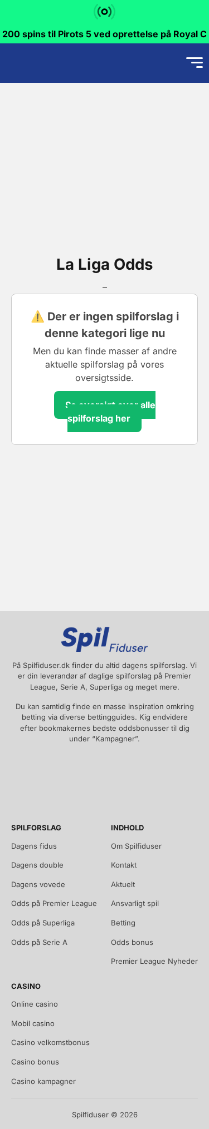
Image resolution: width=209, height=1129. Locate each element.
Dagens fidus (34, 845)
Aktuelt (123, 884)
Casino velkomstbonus (50, 1042)
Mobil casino (33, 1023)
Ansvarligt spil (135, 903)
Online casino (34, 1003)
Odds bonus (132, 942)
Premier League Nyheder (154, 961)
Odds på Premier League (54, 903)
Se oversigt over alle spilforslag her (110, 411)
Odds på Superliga (43, 922)
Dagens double (37, 864)
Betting (123, 922)
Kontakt (124, 864)
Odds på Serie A (39, 942)
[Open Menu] (194, 63)
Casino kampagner (43, 1081)
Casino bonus (35, 1061)
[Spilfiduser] (48, 62)
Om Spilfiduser (136, 845)
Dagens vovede (38, 884)
